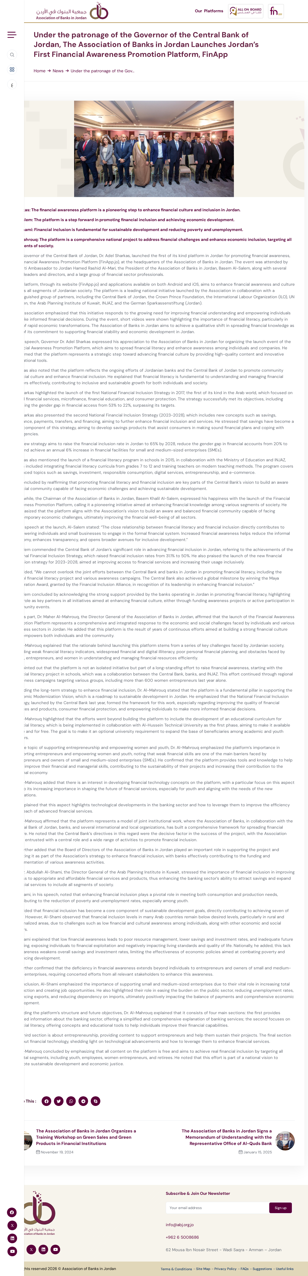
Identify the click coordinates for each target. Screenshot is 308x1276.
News (58, 71)
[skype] (95, 1101)
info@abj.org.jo (180, 1224)
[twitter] (59, 1101)
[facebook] (46, 1101)
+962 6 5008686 (182, 1237)
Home (39, 71)
